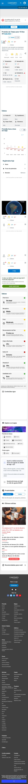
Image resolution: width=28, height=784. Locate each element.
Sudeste (4, 705)
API (15, 692)
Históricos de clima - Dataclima (7, 642)
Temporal (4, 715)
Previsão (4, 604)
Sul (2, 703)
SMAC (15, 688)
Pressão (7, 440)
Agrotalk (4, 739)
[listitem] (8, 117)
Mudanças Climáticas (7, 701)
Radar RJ (4, 660)
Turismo (4, 725)
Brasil (3, 606)
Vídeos (4, 747)
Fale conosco (17, 759)
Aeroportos (8, 494)
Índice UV (16, 638)
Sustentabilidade (6, 684)
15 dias (14, 27)
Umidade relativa (18, 614)
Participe (4, 755)
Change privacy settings (19, 763)
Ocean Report (17, 696)
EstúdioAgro (5, 741)
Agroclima (4, 676)
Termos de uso (17, 767)
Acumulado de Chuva (10, 443)
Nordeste (4, 709)
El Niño (3, 721)
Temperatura (8, 436)
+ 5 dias (14, 270)
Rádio (15, 680)
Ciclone (3, 719)
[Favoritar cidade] (12, 33)
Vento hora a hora (18, 636)
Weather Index (17, 700)
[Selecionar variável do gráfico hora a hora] (22, 135)
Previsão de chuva (18, 630)
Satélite (7, 453)
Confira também (6, 753)
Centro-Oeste (5, 707)
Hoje (3, 610)
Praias (3, 618)
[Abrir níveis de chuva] (8, 67)
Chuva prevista (5, 664)
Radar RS (4, 727)
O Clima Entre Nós (6, 737)
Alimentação (5, 678)
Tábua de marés (18, 640)
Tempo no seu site (6, 757)
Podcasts (4, 647)
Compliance (17, 755)
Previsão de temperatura (20, 632)
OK (14, 781)
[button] (20, 3)
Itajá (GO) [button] (7, 34)
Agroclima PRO (17, 690)
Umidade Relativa (18, 440)
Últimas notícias (6, 674)
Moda (3, 693)
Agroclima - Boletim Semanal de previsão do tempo (7, 688)
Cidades (20, 494)
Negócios (4, 691)
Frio (3, 713)
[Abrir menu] (2, 3)
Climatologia (17, 642)
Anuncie (16, 757)
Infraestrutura (5, 697)
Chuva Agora (16, 453)
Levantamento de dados (20, 694)
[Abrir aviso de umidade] (24, 73)
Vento (21, 443)
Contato (16, 753)
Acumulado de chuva (19, 610)
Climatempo (14, 585)
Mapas (16, 604)
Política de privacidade (16, 778)
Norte (3, 711)
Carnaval (4, 730)
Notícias (4, 672)
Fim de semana (5, 614)
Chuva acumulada (6, 666)
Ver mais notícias (14, 559)
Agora (3, 608)
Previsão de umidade (19, 634)
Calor (3, 717)
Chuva (17, 436)
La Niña (4, 723)
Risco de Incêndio (9, 447)
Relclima (4, 645)
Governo (4, 699)
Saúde (3, 680)
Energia (4, 695)
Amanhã (4, 612)
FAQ (15, 765)
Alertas (3, 682)
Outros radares (5, 662)
